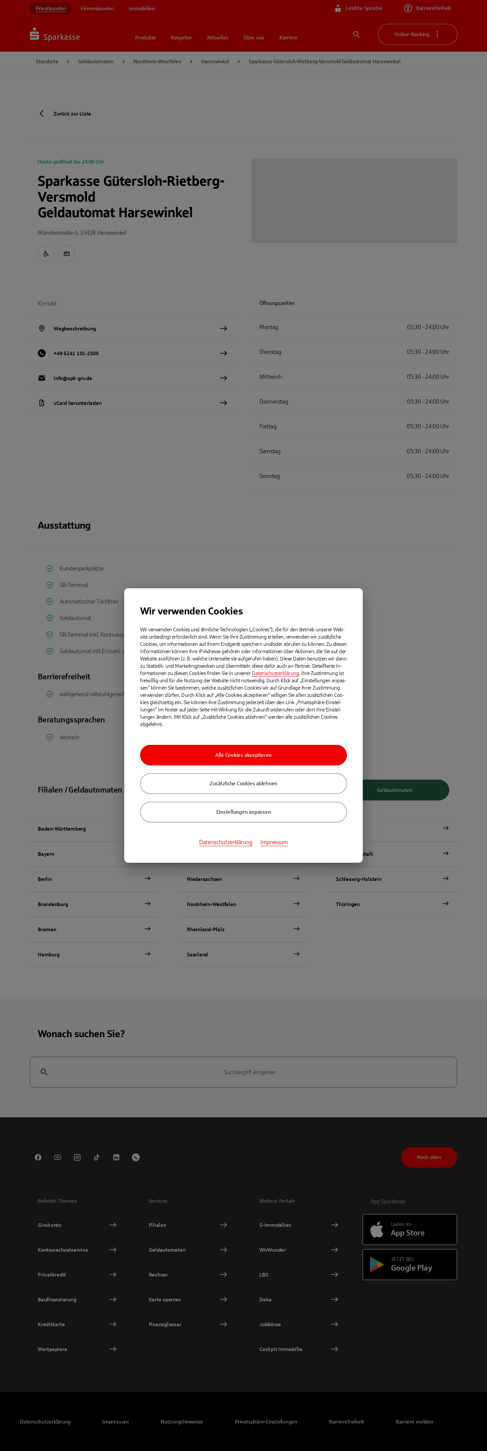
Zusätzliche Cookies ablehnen (243, 783)
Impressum (274, 842)
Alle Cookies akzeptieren (243, 755)
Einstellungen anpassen (243, 812)
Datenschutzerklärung (275, 673)
